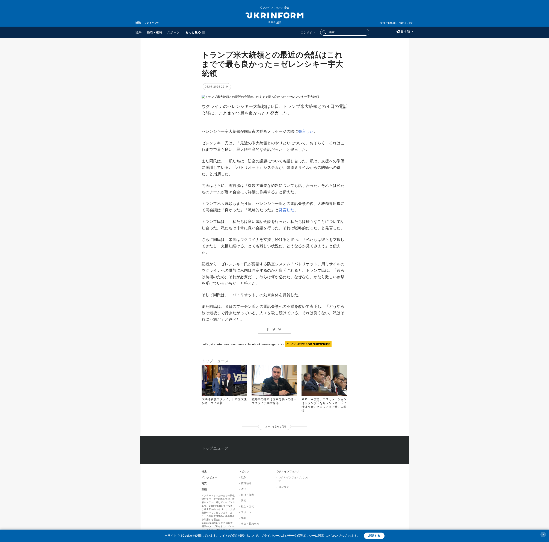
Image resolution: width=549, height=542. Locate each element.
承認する (374, 535)
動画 (204, 489)
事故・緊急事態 (250, 523)
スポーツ (173, 32)
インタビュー (209, 477)
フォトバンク (152, 22)
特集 (204, 471)
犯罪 (243, 517)
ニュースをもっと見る (274, 426)
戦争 (139, 32)
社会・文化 (247, 506)
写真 (204, 483)
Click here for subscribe (308, 344)
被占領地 (246, 483)
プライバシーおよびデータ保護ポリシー (288, 535)
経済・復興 (154, 32)
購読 (138, 22)
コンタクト (308, 32)
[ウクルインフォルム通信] (274, 15)
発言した (306, 131)
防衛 (243, 500)
